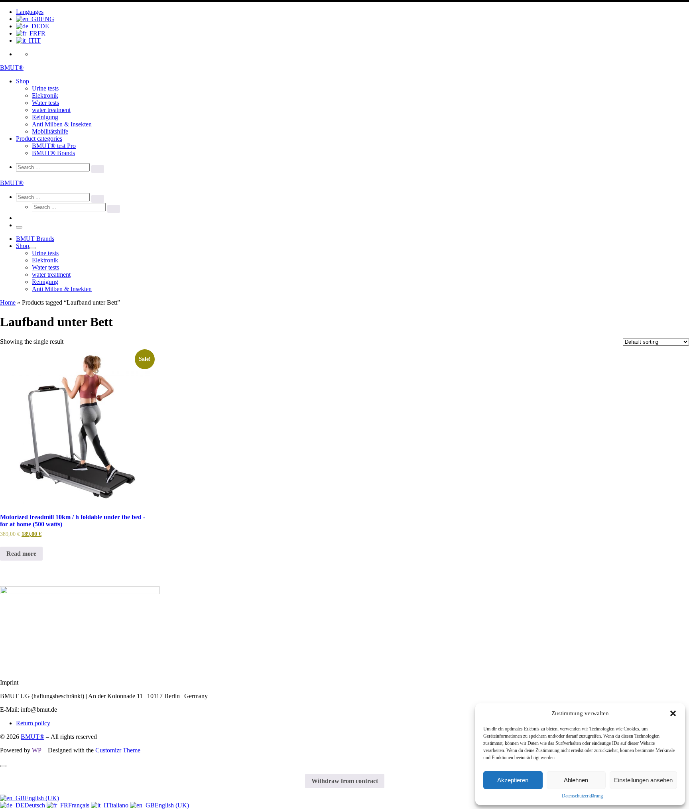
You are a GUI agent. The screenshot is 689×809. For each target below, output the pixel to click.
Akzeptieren (512, 780)
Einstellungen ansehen (643, 780)
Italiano (120, 805)
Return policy (33, 723)
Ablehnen (576, 780)
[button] (673, 713)
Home (8, 302)
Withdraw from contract (344, 781)
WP (36, 750)
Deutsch (35, 805)
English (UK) (42, 798)
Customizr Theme (117, 750)
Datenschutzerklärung (582, 796)
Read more (21, 553)
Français (79, 805)
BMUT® (32, 736)
